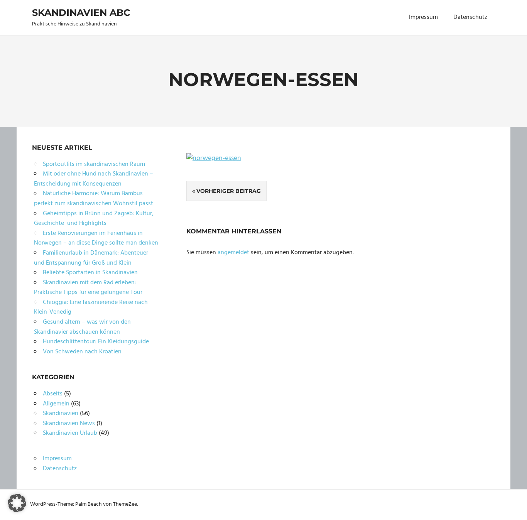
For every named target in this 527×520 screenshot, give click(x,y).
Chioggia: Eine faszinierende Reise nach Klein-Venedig (91, 307)
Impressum (423, 17)
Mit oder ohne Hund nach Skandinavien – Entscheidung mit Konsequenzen (93, 179)
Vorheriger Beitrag (228, 190)
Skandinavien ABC (81, 12)
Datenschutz (470, 17)
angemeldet (233, 253)
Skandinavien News (69, 424)
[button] (17, 503)
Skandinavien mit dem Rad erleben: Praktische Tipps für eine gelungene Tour (88, 288)
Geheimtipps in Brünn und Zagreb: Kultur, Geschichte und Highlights (94, 219)
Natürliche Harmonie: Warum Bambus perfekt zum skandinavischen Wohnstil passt (93, 199)
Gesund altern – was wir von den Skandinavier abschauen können (82, 327)
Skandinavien (60, 414)
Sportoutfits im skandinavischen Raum (94, 164)
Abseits (52, 394)
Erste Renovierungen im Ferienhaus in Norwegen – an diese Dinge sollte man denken (96, 238)
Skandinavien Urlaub (70, 433)
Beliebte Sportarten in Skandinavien (90, 273)
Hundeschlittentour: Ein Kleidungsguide (96, 342)
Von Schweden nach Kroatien (82, 352)
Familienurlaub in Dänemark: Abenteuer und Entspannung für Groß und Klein (91, 258)
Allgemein (56, 404)
